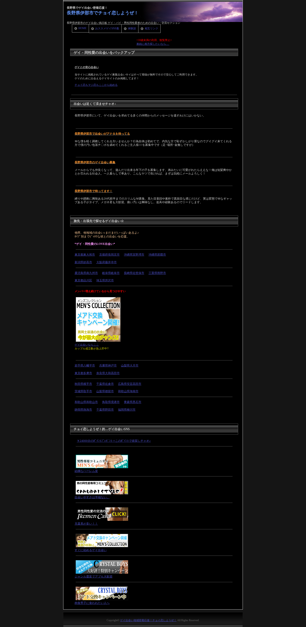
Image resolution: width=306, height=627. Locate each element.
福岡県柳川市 (127, 409)
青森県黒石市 (132, 402)
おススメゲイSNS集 (107, 28)
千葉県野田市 (105, 409)
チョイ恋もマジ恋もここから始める (96, 84)
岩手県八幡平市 (85, 365)
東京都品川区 (83, 280)
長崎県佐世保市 (134, 273)
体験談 (132, 28)
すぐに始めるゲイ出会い (91, 550)
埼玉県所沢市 (105, 280)
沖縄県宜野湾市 (134, 254)
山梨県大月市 (129, 365)
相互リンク (151, 28)
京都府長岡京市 (109, 254)
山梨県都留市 (105, 391)
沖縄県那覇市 (157, 254)
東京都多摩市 (83, 373)
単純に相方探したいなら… (152, 43)
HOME (82, 28)
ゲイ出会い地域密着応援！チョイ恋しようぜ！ (148, 620)
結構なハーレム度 (86, 471)
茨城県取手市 (83, 391)
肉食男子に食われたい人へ (92, 603)
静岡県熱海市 (83, 409)
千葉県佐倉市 (105, 384)
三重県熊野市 (157, 273)
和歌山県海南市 (128, 391)
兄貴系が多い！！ (86, 523)
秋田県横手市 (83, 384)
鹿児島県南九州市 (86, 273)
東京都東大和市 (85, 254)
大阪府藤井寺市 (106, 262)
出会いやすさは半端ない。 (92, 497)
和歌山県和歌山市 (86, 402)
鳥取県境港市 (111, 402)
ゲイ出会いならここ (87, 344)
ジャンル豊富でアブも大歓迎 (93, 576)
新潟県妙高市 (83, 262)
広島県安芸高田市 (129, 384)
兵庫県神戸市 (108, 365)
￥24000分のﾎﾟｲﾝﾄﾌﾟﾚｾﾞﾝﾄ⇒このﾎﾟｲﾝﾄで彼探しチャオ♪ (114, 440)
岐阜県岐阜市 (111, 273)
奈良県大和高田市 (108, 373)
